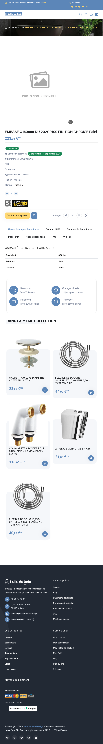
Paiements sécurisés (63, 598)
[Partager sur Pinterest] (85, 215)
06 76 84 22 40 (18, 599)
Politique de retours (62, 608)
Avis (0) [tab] (67, 236)
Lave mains (10, 669)
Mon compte (59, 637)
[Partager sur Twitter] (72, 215)
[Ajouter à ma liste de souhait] (34, 215)
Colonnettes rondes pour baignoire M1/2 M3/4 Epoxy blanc (27, 451)
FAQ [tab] (54, 236)
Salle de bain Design (33, 726)
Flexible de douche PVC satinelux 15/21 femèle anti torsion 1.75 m (27, 522)
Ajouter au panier (19, 215)
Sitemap (57, 669)
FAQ (55, 658)
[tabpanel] (51, 433)
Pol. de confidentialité (63, 603)
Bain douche (10, 642)
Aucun (18, 27)
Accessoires (11, 653)
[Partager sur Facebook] (66, 215)
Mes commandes (61, 642)
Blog (55, 592)
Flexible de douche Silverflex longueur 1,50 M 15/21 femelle (73, 380)
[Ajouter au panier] (45, 390)
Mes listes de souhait (63, 648)
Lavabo (8, 637)
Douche (8, 648)
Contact (56, 587)
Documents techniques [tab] (79, 229)
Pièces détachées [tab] (35, 236)
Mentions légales (61, 619)
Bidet (7, 664)
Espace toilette (12, 658)
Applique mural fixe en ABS (73, 448)
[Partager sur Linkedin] (79, 215)
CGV (55, 614)
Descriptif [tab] (13, 236)
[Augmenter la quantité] (16, 194)
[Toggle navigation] (96, 14)
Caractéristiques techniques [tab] (23, 229)
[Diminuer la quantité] (7, 194)
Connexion (77, 3)
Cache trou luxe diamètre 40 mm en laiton (26, 379)
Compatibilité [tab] (53, 229)
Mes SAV (57, 653)
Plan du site (58, 664)
